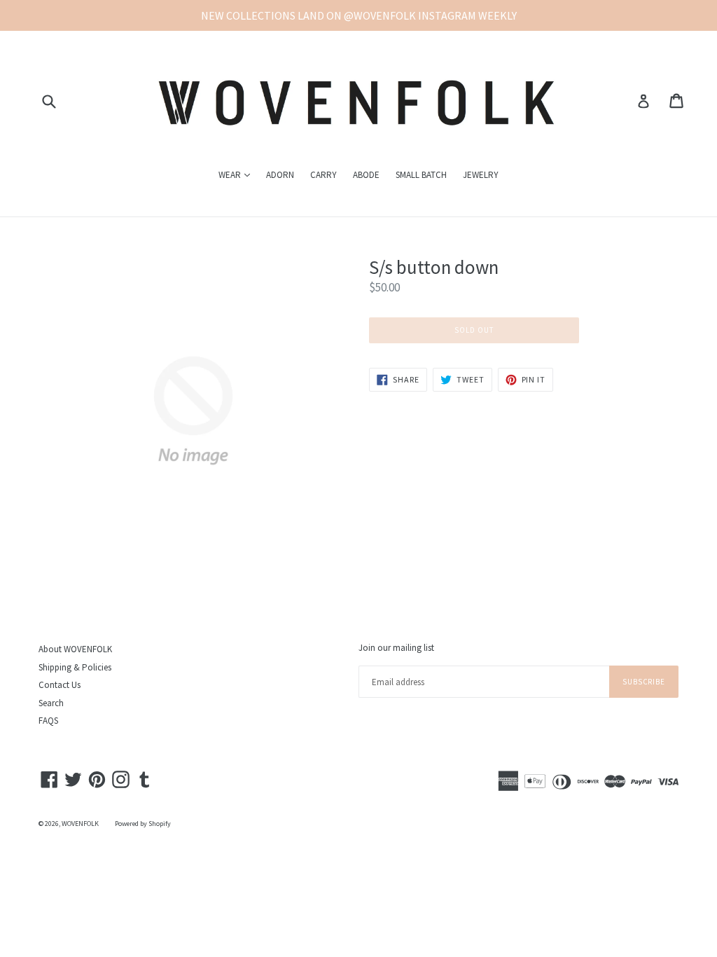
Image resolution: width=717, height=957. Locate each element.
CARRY (323, 175)
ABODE (366, 175)
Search (51, 703)
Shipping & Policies (75, 667)
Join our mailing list (396, 648)
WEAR (237, 174)
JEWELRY (481, 175)
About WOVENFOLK (75, 649)
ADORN (280, 175)
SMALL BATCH (421, 175)
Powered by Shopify (143, 823)
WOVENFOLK (80, 823)
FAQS (48, 721)
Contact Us (60, 685)
